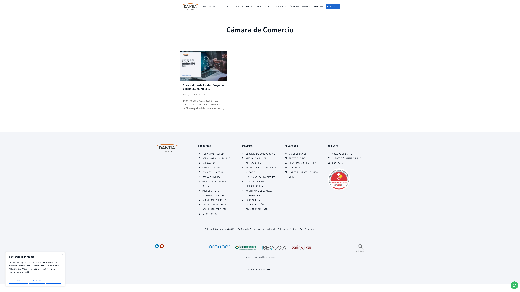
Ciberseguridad (199, 94)
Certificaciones (308, 229)
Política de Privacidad (249, 229)
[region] (35, 269)
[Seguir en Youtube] (162, 246)
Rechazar (37, 281)
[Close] (62, 254)
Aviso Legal (269, 229)
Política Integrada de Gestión (220, 229)
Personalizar (18, 281)
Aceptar (54, 281)
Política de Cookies (287, 229)
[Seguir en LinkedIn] (157, 246)
